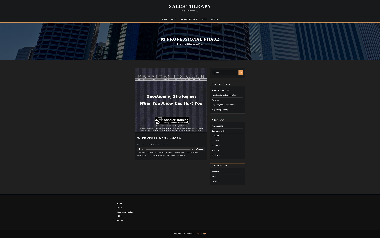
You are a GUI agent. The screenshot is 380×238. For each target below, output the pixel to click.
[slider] (201, 149)
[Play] (140, 149)
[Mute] (197, 149)
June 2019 (215, 141)
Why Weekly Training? (220, 110)
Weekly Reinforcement (220, 90)
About (173, 19)
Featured (215, 171)
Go (241, 73)
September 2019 (218, 131)
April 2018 (215, 155)
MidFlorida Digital (201, 234)
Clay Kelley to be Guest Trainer (223, 105)
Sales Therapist (144, 144)
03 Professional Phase (195, 44)
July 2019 (215, 136)
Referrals (215, 100)
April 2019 (215, 145)
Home (164, 19)
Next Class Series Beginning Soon (224, 95)
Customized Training (189, 19)
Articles (214, 19)
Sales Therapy (190, 6)
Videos (204, 19)
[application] (171, 149)
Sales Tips (215, 181)
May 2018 (215, 150)
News (214, 176)
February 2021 (217, 126)
